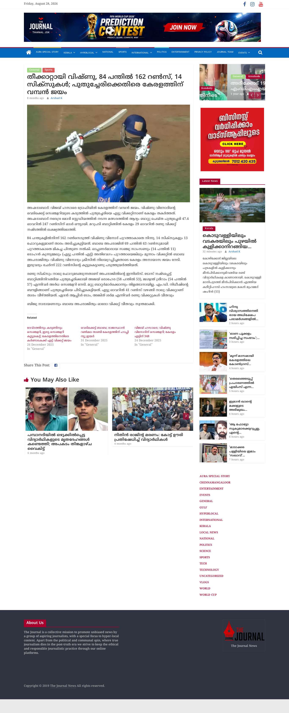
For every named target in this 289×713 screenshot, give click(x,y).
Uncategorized (211, 576)
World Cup (208, 595)
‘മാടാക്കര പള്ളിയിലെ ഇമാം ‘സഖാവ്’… (242, 451)
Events (242, 52)
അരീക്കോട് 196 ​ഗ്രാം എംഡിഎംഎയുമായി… (230, 86)
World (205, 588)
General (34, 70)
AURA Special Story (47, 52)
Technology (209, 570)
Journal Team (225, 52)
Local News (209, 532)
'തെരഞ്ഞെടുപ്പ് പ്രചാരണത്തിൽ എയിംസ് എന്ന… (241, 383)
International (140, 52)
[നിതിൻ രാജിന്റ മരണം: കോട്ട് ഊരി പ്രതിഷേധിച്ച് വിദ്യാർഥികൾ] (152, 390)
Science (205, 551)
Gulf (203, 507)
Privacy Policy (203, 52)
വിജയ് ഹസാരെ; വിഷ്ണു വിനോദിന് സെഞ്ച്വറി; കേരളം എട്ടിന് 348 (155, 332)
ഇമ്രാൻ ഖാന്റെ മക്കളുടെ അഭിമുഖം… (240, 406)
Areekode (226, 76)
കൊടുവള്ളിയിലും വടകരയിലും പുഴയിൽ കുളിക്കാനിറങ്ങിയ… (229, 241)
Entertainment (180, 52)
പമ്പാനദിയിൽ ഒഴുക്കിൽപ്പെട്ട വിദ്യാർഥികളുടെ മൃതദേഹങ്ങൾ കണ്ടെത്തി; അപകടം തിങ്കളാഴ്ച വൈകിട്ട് (58, 442)
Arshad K (56, 98)
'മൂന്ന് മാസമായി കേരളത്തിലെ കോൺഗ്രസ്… (241, 360)
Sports (122, 52)
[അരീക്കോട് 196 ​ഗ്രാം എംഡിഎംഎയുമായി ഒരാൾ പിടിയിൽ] (232, 66)
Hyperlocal (87, 52)
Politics (162, 52)
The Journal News (63, 686)
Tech (203, 563)
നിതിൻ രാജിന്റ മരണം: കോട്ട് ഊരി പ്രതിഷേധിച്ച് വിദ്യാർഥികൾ (147, 437)
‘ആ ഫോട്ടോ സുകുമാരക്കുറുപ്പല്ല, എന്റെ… (244, 429)
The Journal (230, 94)
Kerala (68, 52)
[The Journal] (28, 52)
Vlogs (204, 582)
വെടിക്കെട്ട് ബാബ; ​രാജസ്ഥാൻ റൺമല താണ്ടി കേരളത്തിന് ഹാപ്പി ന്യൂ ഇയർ (105, 332)
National (107, 52)
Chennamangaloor (215, 482)
